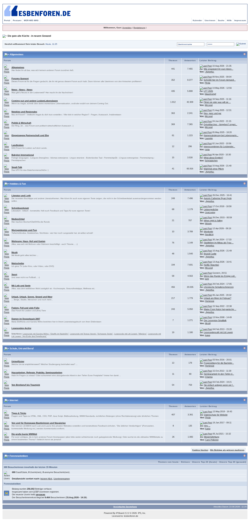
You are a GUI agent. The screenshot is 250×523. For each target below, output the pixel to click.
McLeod (208, 105)
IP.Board (120, 513)
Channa (208, 377)
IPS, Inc (141, 513)
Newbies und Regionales (24, 112)
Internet (14, 400)
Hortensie (209, 301)
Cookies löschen (200, 450)
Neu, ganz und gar (212, 113)
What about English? (213, 157)
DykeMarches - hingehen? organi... (220, 124)
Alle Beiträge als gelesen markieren (227, 450)
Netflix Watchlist (211, 265)
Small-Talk (17, 167)
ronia (207, 149)
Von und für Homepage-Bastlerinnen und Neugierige (39, 423)
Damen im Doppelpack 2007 (26, 319)
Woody (208, 223)
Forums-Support (20, 78)
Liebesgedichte (211, 209)
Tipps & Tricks (19, 413)
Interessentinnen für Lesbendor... (219, 146)
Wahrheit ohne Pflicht (214, 169)
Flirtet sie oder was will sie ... (217, 102)
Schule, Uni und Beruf (22, 348)
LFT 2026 (208, 91)
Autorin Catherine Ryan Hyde (218, 198)
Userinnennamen (62, 478)
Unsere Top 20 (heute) (204, 462)
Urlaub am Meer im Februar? (217, 298)
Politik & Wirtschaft (21, 123)
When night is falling (213, 220)
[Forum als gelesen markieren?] (6, 68)
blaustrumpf (210, 94)
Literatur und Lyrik (21, 195)
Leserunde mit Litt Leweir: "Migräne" (130, 334)
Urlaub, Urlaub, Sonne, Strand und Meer (32, 297)
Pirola (207, 83)
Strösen (185, 462)
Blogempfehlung (211, 437)
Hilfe (229, 20)
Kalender (197, 20)
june (207, 279)
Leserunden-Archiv (21, 328)
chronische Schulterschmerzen (219, 287)
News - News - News (22, 90)
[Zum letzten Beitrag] (206, 66)
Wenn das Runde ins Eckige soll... (220, 276)
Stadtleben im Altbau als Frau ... (219, 242)
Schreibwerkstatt (20, 208)
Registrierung (139, 28)
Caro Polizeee (212, 440)
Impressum (240, 20)
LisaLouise (210, 212)
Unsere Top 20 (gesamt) (232, 462)
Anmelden (127, 28)
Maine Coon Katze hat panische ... (220, 309)
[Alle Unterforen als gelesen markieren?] (6, 332)
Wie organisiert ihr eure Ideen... (218, 69)
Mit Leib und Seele (21, 285)
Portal (7, 20)
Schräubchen (211, 160)
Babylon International (23, 155)
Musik (15, 252)
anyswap (40, 494)
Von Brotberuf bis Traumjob (26, 385)
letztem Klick (46, 478)
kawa (207, 335)
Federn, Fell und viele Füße (25, 308)
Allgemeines (16, 54)
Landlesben (18, 145)
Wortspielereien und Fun (24, 230)
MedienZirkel (18, 219)
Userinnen (210, 20)
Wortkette (208, 231)
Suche (221, 20)
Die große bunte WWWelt (24, 434)
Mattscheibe (18, 263)
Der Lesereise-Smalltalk (215, 320)
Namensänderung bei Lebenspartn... (221, 135)
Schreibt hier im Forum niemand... (220, 80)
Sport (14, 274)
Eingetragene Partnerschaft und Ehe (30, 135)
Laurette (209, 138)
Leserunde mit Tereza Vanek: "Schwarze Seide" (91, 334)
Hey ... (207, 426)
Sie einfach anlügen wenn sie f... (219, 385)
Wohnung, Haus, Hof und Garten (28, 241)
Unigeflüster (18, 361)
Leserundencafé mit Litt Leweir (218, 332)
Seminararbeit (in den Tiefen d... (219, 374)
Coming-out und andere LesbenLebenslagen (35, 101)
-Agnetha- (209, 72)
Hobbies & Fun (18, 183)
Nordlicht (209, 234)
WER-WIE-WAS (31, 20)
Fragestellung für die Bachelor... (219, 363)
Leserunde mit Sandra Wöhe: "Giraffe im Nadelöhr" (46, 334)
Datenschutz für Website (216, 415)
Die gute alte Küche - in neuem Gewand (29, 36)
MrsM (208, 323)
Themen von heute (168, 462)
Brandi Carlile (210, 254)
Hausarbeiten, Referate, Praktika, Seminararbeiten (37, 372)
